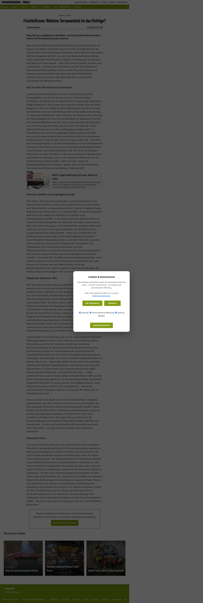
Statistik (85, 312)
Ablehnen (112, 303)
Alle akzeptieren (92, 303)
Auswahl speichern (101, 325)
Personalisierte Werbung (103, 312)
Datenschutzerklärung (101, 296)
